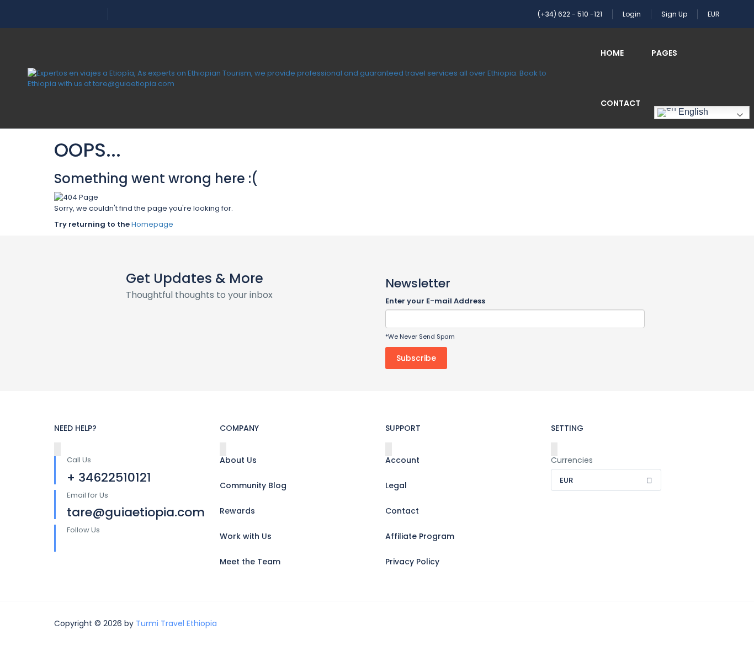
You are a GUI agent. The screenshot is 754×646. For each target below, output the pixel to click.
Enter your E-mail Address (435, 301)
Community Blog (253, 485)
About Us (238, 460)
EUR (714, 14)
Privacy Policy (412, 561)
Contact (620, 103)
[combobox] (606, 480)
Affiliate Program (419, 536)
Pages (664, 52)
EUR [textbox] (566, 480)
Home (612, 52)
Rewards (237, 510)
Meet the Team (250, 561)
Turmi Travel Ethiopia (176, 623)
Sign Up (674, 14)
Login (632, 14)
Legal (396, 485)
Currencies (572, 460)
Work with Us (246, 536)
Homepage (152, 224)
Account (402, 460)
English (692, 111)
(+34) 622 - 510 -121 (570, 14)
